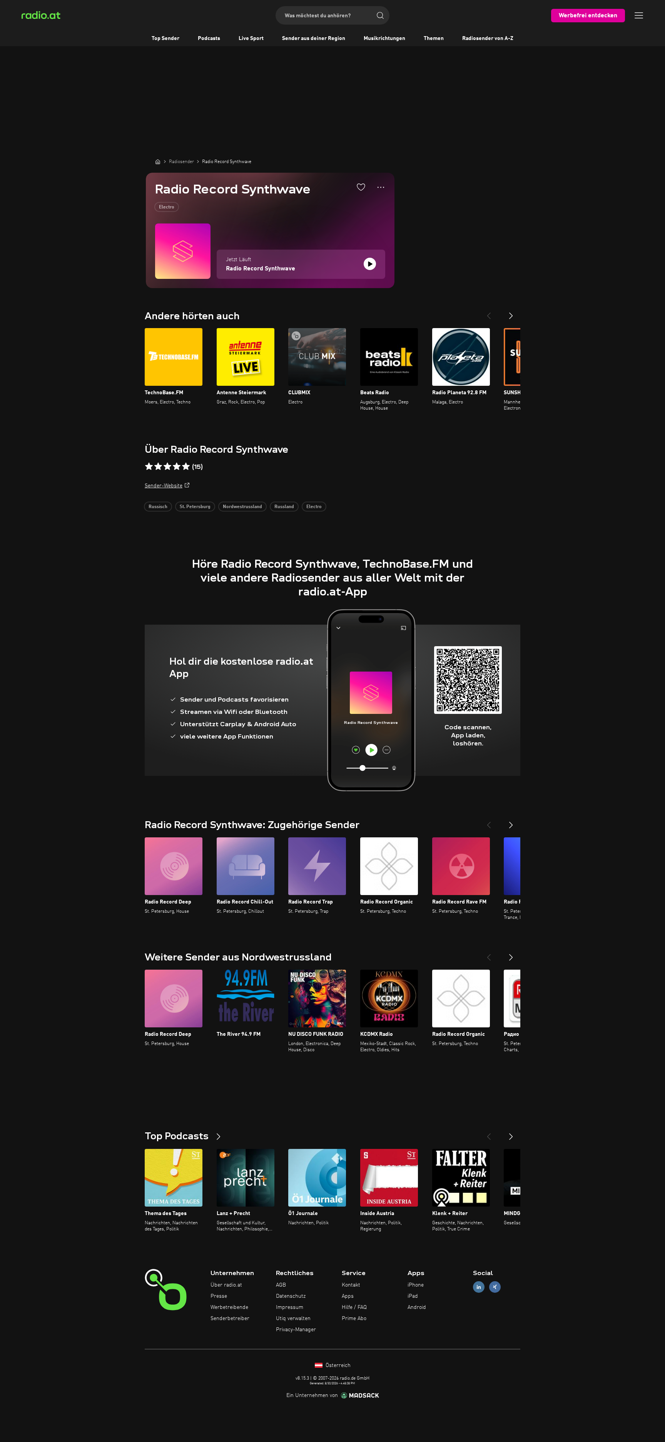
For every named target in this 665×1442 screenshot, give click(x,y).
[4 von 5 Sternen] (176, 466)
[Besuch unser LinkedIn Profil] (479, 1287)
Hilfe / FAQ (354, 1307)
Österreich (337, 1365)
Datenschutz (291, 1296)
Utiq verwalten (293, 1318)
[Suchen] (380, 15)
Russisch (158, 507)
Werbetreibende (229, 1307)
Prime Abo (354, 1318)
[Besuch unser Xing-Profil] (495, 1287)
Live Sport (251, 38)
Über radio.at (226, 1285)
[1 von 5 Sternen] (149, 466)
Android (417, 1307)
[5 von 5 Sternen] (185, 466)
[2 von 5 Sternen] (158, 466)
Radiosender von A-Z (487, 38)
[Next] (511, 312)
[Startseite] (158, 161)
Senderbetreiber (230, 1318)
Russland (284, 507)
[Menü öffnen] (638, 15)
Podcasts (209, 38)
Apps (348, 1296)
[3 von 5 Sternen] (167, 466)
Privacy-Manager (296, 1329)
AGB (281, 1285)
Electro (166, 207)
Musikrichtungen (384, 38)
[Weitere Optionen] (380, 187)
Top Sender (165, 38)
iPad (413, 1296)
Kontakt (351, 1285)
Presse (219, 1296)
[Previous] (489, 312)
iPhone (416, 1285)
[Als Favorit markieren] (361, 187)
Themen (434, 38)
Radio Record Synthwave (260, 269)
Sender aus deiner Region (313, 38)
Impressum (289, 1307)
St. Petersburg (195, 507)
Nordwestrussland (242, 507)
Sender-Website (163, 485)
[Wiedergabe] (370, 264)
